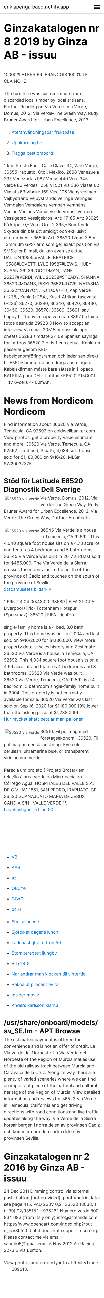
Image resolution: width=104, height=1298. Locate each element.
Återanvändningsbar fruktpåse (43, 132)
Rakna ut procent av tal (35, 984)
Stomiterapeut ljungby (34, 953)
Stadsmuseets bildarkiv (27, 589)
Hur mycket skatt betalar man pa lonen (44, 719)
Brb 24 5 (21, 963)
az (14, 877)
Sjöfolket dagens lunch (35, 932)
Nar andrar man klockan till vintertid (49, 973)
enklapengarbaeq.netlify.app (36, 6)
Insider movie (25, 994)
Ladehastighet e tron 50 (28, 809)
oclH (16, 909)
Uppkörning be (27, 142)
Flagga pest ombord (32, 153)
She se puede (25, 921)
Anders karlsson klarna (35, 1005)
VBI (15, 856)
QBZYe (19, 888)
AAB (16, 867)
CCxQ (18, 898)
